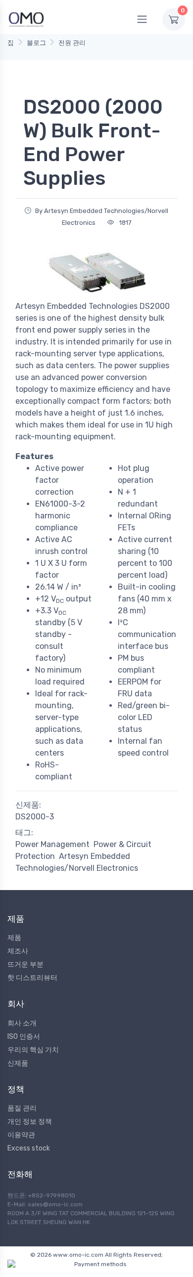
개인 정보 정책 (29, 1121)
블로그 (36, 42)
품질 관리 (22, 1108)
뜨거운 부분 (25, 964)
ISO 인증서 (23, 1036)
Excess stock (28, 1148)
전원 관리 (72, 42)
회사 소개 (22, 1023)
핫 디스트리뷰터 (32, 978)
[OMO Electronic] (26, 19)
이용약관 (21, 1135)
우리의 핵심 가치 (33, 1050)
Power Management (52, 844)
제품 (14, 938)
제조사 (17, 951)
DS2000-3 (34, 816)
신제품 (17, 1063)
